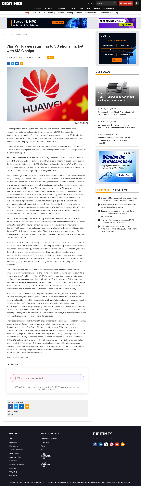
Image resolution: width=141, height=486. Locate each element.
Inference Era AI (91, 13)
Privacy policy (14, 453)
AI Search (60, 13)
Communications (22, 34)
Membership (13, 446)
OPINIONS (62, 8)
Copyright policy (15, 457)
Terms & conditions (16, 450)
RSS (42, 450)
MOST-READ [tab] (103, 190)
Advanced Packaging (109, 13)
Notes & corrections (16, 464)
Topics (43, 446)
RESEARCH (49, 8)
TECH (27, 8)
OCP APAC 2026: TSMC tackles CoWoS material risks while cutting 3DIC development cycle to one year (118, 228)
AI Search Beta (20, 387)
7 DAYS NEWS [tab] (120, 190)
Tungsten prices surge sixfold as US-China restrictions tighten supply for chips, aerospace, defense (117, 213)
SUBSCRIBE (127, 3)
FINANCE (73, 8)
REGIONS (37, 8)
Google (42, 13)
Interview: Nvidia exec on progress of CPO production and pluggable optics (117, 221)
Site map (12, 468)
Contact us (13, 461)
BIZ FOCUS (85, 8)
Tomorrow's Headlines (49, 439)
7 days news (45, 442)
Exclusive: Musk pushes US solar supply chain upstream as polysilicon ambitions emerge (119, 199)
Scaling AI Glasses (74, 13)
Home (4, 34)
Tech (11, 34)
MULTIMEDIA (108, 8)
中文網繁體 (13, 472)
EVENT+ (96, 8)
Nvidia (50, 13)
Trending (25, 13)
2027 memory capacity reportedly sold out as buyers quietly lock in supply (118, 205)
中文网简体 (13, 475)
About (11, 439)
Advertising (13, 442)
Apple (34, 13)
